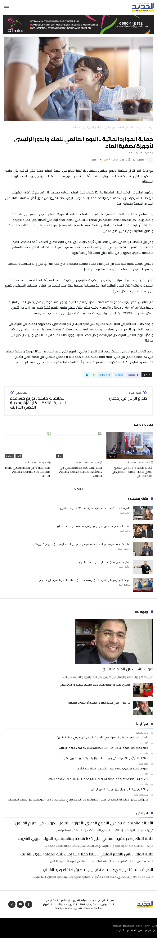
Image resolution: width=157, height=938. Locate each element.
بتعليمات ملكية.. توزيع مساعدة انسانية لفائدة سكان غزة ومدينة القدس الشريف (38, 401)
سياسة (112, 456)
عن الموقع (150, 930)
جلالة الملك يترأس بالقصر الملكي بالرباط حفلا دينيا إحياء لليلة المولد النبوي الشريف (28, 471)
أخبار (141, 127)
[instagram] (12, 904)
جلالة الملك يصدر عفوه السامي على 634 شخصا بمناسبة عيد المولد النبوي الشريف (80, 471)
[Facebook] (28, 904)
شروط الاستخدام (134, 930)
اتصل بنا (120, 930)
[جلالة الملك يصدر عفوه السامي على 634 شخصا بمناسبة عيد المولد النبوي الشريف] (78, 445)
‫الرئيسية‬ (150, 127)
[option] (129, 455)
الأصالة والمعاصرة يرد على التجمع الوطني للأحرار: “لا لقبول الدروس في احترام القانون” (132, 471)
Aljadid (140, 159)
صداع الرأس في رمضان (128, 396)
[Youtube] (20, 904)
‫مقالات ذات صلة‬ (143, 425)
